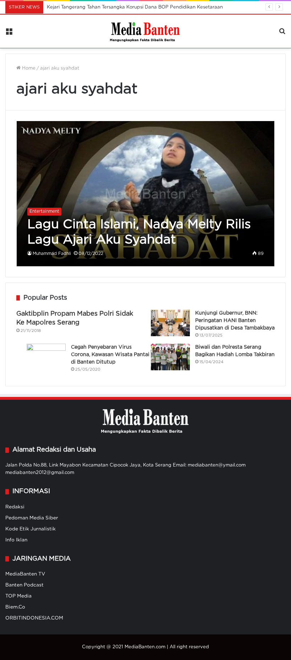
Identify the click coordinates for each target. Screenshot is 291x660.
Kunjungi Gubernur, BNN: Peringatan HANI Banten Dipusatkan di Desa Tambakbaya (235, 320)
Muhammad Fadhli (52, 254)
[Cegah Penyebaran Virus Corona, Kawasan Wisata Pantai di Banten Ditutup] (46, 356)
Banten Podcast (24, 585)
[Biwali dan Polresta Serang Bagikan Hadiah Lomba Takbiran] (170, 357)
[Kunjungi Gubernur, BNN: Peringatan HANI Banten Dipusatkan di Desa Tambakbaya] (170, 323)
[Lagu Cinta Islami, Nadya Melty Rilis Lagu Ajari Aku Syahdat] (146, 193)
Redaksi (14, 507)
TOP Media (18, 596)
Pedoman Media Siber (31, 518)
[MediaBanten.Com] (145, 31)
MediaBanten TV (25, 574)
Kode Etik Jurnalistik (30, 529)
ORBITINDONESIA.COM (34, 618)
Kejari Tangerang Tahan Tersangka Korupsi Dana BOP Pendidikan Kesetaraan (135, 7)
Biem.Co (15, 607)
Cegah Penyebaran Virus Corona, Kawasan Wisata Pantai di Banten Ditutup (110, 354)
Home (28, 68)
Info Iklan (16, 540)
